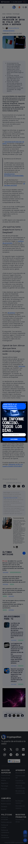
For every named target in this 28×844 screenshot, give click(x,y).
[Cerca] (25, 403)
